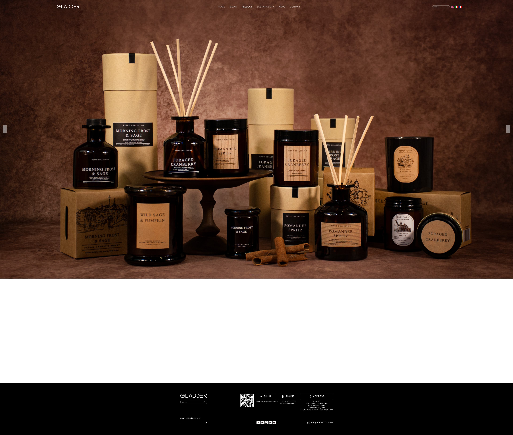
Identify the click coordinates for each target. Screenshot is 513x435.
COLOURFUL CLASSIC (252, 39)
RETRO (245, 19)
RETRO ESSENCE (249, 62)
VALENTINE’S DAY (250, 59)
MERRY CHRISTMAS (251, 32)
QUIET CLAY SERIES (251, 72)
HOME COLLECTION (251, 96)
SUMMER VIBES (249, 56)
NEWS (282, 6)
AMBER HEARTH (249, 92)
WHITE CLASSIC (249, 49)
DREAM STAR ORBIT (251, 89)
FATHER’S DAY (248, 22)
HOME (221, 6)
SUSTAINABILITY (265, 6)
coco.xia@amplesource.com (266, 401)
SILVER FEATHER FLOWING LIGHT (257, 86)
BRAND (233, 6)
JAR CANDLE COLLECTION (254, 79)
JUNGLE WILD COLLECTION (254, 69)
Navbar (68, 7)
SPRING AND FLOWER (252, 29)
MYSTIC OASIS (248, 46)
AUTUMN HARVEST (250, 42)
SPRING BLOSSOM (250, 36)
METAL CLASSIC (249, 16)
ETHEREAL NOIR (249, 66)
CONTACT (295, 6)
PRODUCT (247, 6)
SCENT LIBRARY (249, 76)
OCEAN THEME (248, 52)
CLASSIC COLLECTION (252, 82)
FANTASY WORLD (250, 12)
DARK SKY (246, 26)
